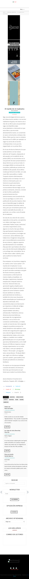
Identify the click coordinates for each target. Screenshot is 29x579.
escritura (11, 399)
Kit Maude (14, 114)
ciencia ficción (19, 397)
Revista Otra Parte (18, 574)
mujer (16, 399)
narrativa (6, 402)
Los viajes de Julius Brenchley (12, 430)
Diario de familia (8, 454)
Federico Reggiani (8, 435)
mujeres (21, 399)
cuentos (6, 399)
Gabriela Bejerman (8, 456)
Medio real (7, 406)
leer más (7, 426)
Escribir (15, 541)
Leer (15, 538)
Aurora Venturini (14, 110)
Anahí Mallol (7, 459)
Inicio (4, 12)
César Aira (6, 432)
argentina (12, 397)
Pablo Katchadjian (8, 408)
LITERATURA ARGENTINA (11, 12)
